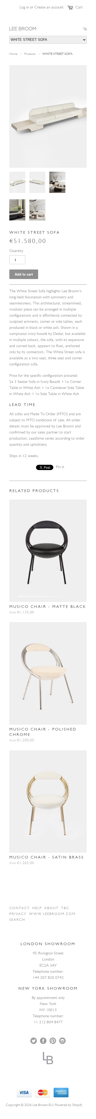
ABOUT (51, 908)
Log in (24, 8)
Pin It (60, 468)
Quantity (16, 251)
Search (17, 920)
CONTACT (19, 908)
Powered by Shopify (68, 1105)
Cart (79, 8)
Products (30, 54)
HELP (37, 908)
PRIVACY (18, 914)
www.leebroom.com (52, 914)
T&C (65, 908)
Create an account (48, 8)
